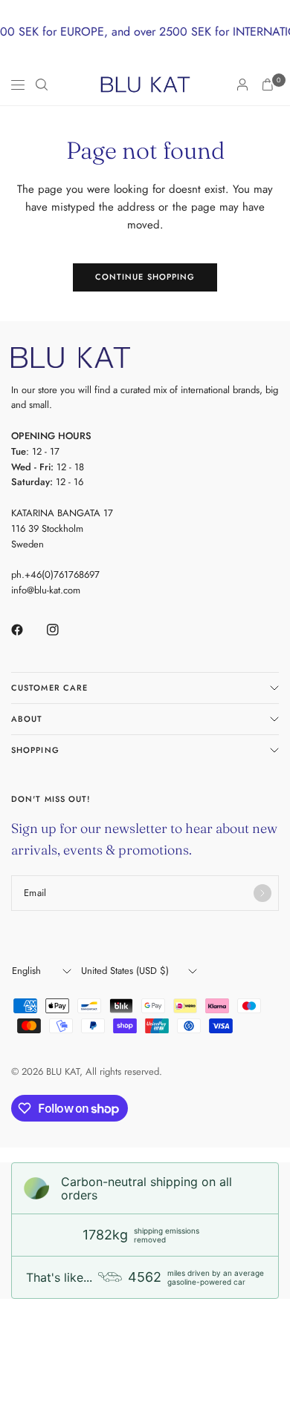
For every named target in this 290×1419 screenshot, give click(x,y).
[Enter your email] (262, 893)
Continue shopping (145, 277)
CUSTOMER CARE (49, 688)
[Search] (42, 84)
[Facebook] (27, 629)
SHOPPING (35, 750)
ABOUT (27, 719)
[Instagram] (63, 629)
